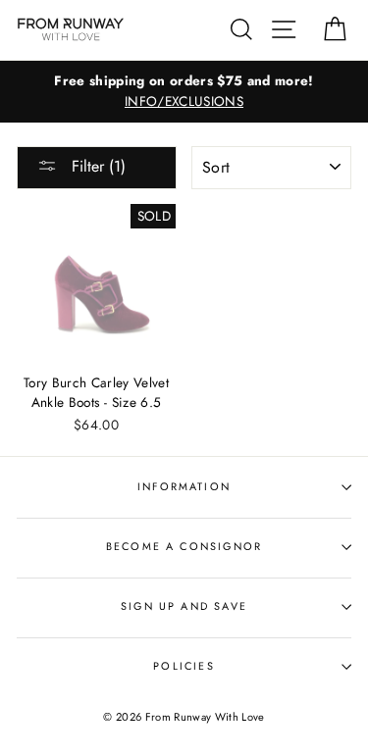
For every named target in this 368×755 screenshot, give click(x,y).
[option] (184, 92)
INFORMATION (184, 486)
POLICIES (183, 666)
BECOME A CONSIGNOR (184, 546)
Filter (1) (96, 166)
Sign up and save (184, 606)
